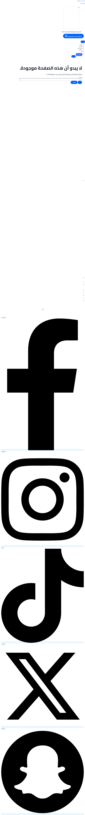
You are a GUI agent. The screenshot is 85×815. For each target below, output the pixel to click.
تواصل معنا (66, 32)
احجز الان (79, 54)
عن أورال (75, 32)
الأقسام (71, 32)
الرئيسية (79, 32)
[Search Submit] (80, 82)
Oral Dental (82, 3)
